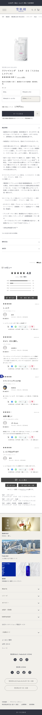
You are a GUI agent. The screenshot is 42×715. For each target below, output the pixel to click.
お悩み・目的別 (11, 503)
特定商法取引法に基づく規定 (10, 704)
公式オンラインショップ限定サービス (13, 625)
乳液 (35, 17)
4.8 (29, 273)
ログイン (23, 489)
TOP (3, 17)
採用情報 (31, 704)
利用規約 (4, 702)
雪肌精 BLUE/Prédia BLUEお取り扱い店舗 (21, 681)
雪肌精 (7, 17)
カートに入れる (21, 712)
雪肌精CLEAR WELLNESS (17, 17)
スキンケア (29, 17)
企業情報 (23, 704)
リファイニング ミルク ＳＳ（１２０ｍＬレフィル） (19, 497)
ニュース (4, 648)
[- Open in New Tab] (9, 327)
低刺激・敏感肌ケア (24, 503)
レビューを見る (21, 77)
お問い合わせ (6, 644)
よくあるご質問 (7, 640)
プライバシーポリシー (16, 702)
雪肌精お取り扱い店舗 (21, 688)
